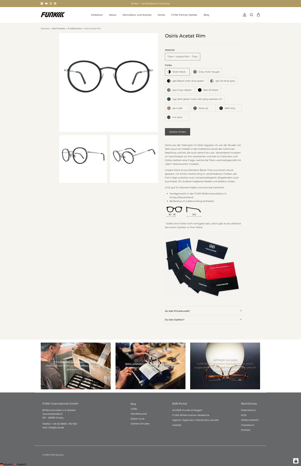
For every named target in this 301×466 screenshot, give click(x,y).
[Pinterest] (55, 3)
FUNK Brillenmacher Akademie (190, 415)
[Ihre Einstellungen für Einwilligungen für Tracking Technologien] (295, 460)
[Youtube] (46, 3)
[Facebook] (42, 3)
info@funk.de (56, 427)
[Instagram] (51, 3)
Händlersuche (139, 413)
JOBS (134, 408)
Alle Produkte (58, 28)
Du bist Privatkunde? (177, 311)
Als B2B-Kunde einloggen (187, 410)
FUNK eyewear (56, 455)
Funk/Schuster (75, 28)
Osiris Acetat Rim (92, 28)
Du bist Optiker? (175, 319)
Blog (206, 14)
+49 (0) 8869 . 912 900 (64, 423)
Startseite (45, 28)
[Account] (243, 15)
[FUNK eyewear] (53, 15)
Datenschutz (248, 410)
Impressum (247, 425)
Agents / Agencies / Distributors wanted (195, 419)
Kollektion (97, 14)
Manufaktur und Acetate (137, 14)
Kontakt (245, 429)
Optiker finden (177, 131)
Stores (161, 14)
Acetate (176, 425)
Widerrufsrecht (250, 419)
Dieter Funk (138, 418)
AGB (243, 415)
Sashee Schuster (140, 423)
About (112, 14)
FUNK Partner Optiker (184, 14)
